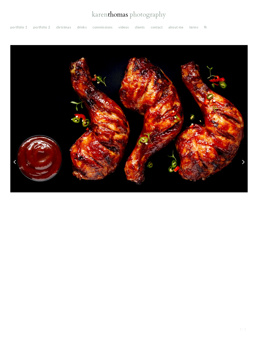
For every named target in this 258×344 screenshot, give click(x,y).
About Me (175, 27)
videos (123, 27)
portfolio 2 (41, 27)
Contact (157, 27)
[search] (205, 28)
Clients (140, 27)
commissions (102, 27)
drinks (82, 27)
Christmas (63, 27)
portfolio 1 (18, 27)
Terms (193, 27)
